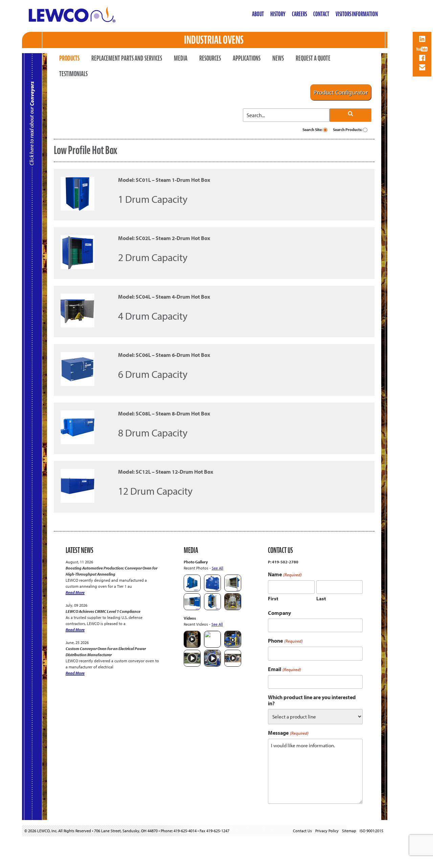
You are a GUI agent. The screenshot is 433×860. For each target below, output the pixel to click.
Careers (299, 14)
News (278, 58)
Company (279, 613)
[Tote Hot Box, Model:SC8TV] (192, 590)
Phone (285, 641)
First (273, 598)
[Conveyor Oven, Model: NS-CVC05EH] (232, 608)
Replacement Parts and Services (126, 58)
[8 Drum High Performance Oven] (212, 608)
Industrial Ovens (214, 40)
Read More (75, 592)
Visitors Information (357, 14)
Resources (210, 58)
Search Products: (348, 129)
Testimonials (73, 74)
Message (288, 733)
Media (180, 58)
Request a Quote (313, 58)
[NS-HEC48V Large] (212, 590)
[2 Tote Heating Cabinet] (192, 608)
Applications (246, 58)
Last (321, 598)
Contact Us (302, 830)
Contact (321, 14)
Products (69, 58)
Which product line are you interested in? (312, 700)
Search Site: (312, 129)
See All (217, 568)
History (278, 14)
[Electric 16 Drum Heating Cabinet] (232, 590)
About (258, 14)
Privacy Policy (327, 830)
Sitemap (349, 830)
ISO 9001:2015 (371, 830)
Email (284, 669)
